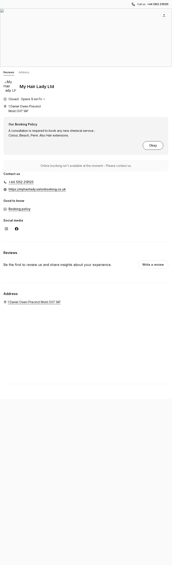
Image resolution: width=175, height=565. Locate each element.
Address (24, 72)
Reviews (8, 72)
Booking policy (20, 209)
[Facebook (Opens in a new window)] (16, 229)
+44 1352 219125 (157, 4)
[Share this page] (164, 15)
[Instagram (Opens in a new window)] (6, 229)
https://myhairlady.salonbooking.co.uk (37, 189)
